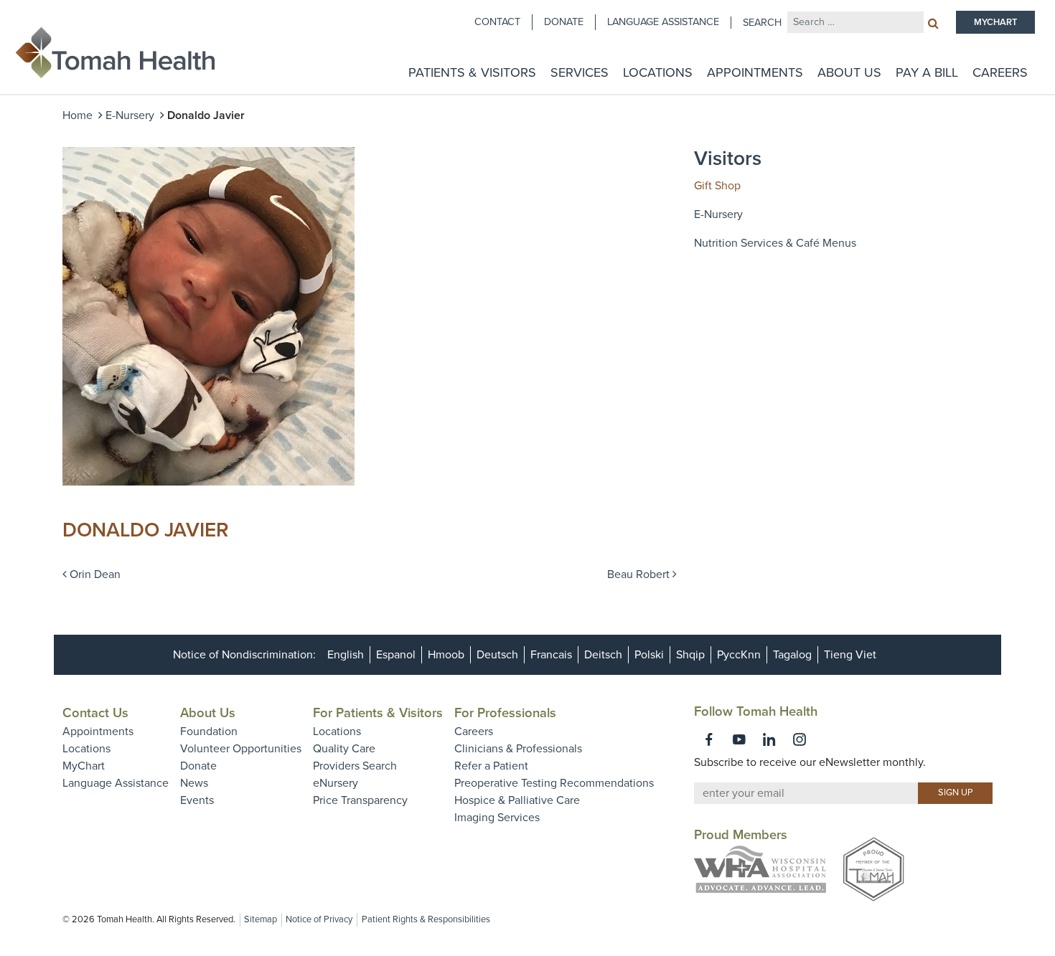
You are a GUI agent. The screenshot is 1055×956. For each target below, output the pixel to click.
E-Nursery (130, 115)
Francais (551, 655)
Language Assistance (663, 22)
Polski (649, 655)
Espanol (396, 655)
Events (197, 800)
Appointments (755, 72)
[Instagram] (799, 739)
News (194, 783)
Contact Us (95, 713)
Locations (658, 72)
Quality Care (344, 749)
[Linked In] (769, 739)
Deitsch (603, 655)
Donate (563, 22)
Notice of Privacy (319, 919)
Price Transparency (360, 800)
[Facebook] (709, 739)
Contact (497, 22)
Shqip (690, 655)
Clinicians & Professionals (518, 749)
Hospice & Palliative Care (517, 800)
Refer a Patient (491, 766)
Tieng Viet (850, 655)
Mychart (995, 22)
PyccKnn (739, 655)
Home (77, 115)
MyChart (83, 766)
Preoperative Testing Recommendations (554, 783)
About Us (849, 72)
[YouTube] (739, 739)
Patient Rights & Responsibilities (426, 919)
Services (579, 72)
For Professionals (505, 713)
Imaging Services (497, 817)
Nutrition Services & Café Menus (775, 243)
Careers (1000, 72)
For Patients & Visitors (378, 713)
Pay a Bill (927, 72)
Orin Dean (94, 574)
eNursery (335, 783)
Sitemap (260, 919)
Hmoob (446, 655)
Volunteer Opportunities (240, 749)
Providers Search (355, 766)
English (345, 655)
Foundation (209, 731)
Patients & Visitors (472, 72)
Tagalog (792, 655)
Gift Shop (717, 186)
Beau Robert (639, 574)
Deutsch (497, 655)
